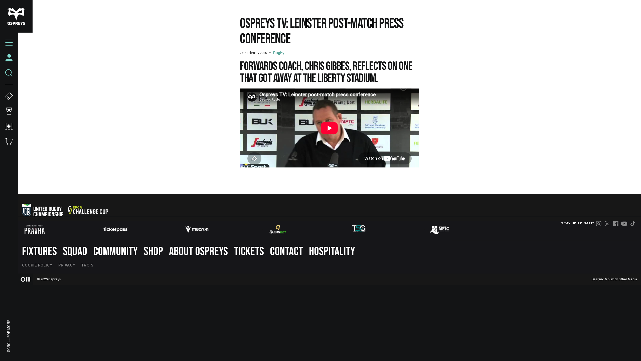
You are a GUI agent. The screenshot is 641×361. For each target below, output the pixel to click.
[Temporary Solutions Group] (358, 229)
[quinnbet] (277, 229)
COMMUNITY (115, 251)
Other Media (627, 279)
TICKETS (249, 251)
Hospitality (332, 251)
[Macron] (196, 229)
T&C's (87, 265)
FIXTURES (39, 251)
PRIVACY (66, 265)
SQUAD (75, 251)
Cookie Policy (37, 265)
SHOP (153, 251)
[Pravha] (34, 229)
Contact (286, 251)
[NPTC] (439, 229)
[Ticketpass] (115, 229)
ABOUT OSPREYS (198, 251)
